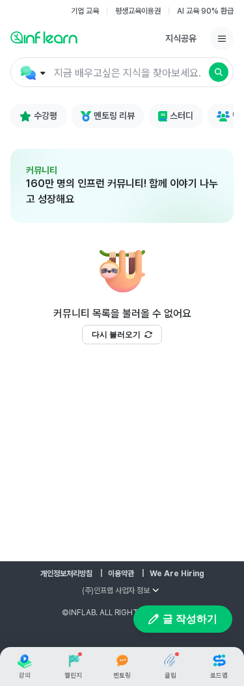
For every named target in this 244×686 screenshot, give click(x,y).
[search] (218, 72)
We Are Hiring (177, 573)
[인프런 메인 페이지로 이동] (43, 37)
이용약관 (121, 573)
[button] (122, 72)
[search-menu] (31, 73)
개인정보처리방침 (66, 573)
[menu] (222, 38)
